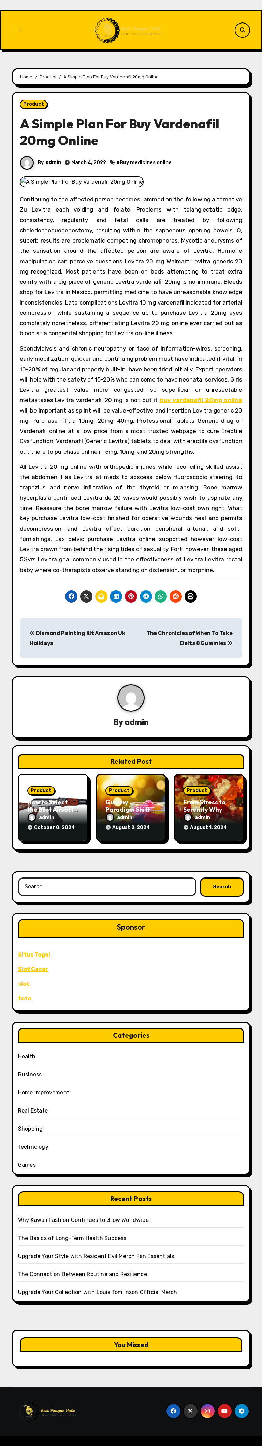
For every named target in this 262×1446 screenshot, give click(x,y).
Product (33, 104)
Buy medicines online (146, 163)
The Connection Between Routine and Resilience (82, 1274)
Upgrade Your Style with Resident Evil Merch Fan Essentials (96, 1256)
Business (30, 1074)
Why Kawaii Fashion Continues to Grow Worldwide (83, 1220)
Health (26, 1056)
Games (27, 1165)
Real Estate (33, 1110)
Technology (33, 1147)
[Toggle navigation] (17, 30)
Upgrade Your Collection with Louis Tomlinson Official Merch (97, 1292)
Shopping (30, 1128)
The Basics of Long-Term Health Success (72, 1238)
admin (53, 162)
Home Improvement (43, 1092)
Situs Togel (34, 954)
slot (23, 984)
